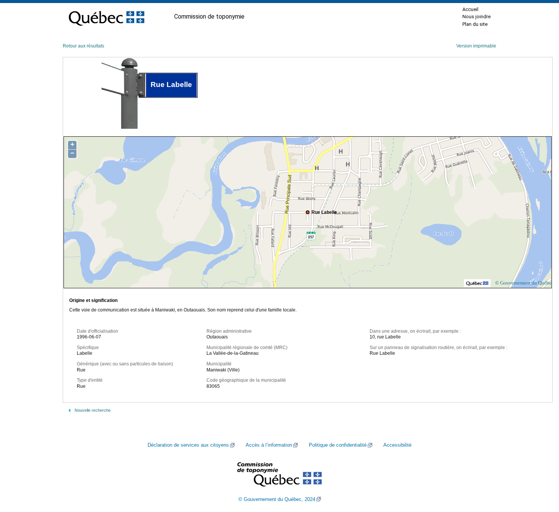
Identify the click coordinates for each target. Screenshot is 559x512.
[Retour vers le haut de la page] (540, 470)
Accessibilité (397, 445)
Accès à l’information (269, 445)
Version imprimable (476, 46)
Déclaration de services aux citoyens (188, 445)
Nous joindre (476, 16)
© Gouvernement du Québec (524, 283)
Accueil (470, 9)
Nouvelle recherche (93, 410)
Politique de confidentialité (338, 445)
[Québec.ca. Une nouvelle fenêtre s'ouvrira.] (106, 16)
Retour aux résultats (83, 46)
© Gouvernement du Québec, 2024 (276, 499)
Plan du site (475, 24)
